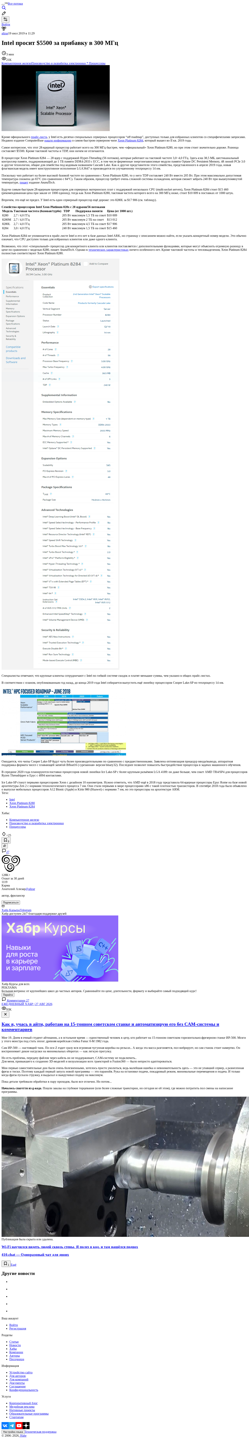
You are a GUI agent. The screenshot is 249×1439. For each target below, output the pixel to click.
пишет (24, 182)
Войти (13, 1325)
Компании (16, 1352)
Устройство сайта (20, 1372)
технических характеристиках (109, 249)
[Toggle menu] (3, 4)
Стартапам (16, 1417)
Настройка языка (13, 1431)
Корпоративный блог (23, 1403)
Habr (22, 1435)
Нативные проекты (22, 1410)
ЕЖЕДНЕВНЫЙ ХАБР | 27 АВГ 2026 (27, 1004)
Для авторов (17, 1376)
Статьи (14, 1341)
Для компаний (18, 1379)
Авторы (14, 1355)
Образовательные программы (29, 1413)
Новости (15, 1345)
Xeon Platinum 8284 (130, 140)
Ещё (13, 1264)
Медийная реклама (21, 1406)
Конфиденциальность (23, 1390)
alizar (5, 33)
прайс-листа (39, 137)
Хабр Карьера (11, 910)
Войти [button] (6, 24)
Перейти (8, 994)
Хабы (13, 1348)
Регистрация (17, 1328)
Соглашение (17, 1386)
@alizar (30, 889)
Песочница (16, 1359)
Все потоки (15, 3)
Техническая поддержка (40, 1431)
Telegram (25, 910)
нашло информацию (57, 140)
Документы (17, 1383)
